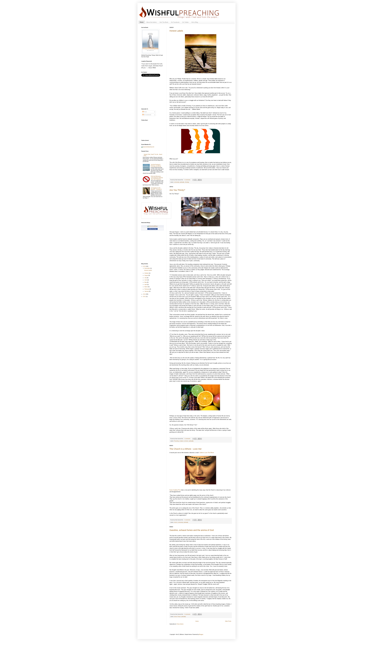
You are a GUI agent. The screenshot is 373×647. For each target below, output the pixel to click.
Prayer (179, 616)
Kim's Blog (195, 22)
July (145, 277)
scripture (181, 441)
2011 (144, 296)
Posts (145, 111)
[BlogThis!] (195, 180)
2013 (144, 266)
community (176, 182)
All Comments (147, 114)
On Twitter (185, 22)
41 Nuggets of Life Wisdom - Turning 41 (156, 188)
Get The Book (164, 22)
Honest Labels (176, 31)
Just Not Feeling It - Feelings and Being (156, 165)
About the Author (151, 22)
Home (141, 22)
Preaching (176, 441)
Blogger (201, 634)
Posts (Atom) (180, 624)
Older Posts (228, 621)
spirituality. (182, 182)
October (146, 273)
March (146, 286)
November (147, 268)
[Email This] (193, 180)
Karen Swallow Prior (175, 490)
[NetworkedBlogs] (152, 226)
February (146, 289)
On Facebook (175, 22)
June (145, 280)
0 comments (187, 179)
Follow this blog (152, 228)
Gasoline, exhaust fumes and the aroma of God (192, 530)
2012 (144, 294)
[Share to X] (197, 180)
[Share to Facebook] (199, 180)
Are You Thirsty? (177, 190)
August (146, 275)
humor (175, 616)
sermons (186, 441)
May (145, 282)
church (175, 522)
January (146, 291)
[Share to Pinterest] (201, 180)
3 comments (187, 438)
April (145, 284)
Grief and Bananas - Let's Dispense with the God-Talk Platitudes (157, 178)
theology (187, 182)
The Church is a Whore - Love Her (186, 449)
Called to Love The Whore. (206, 452)
